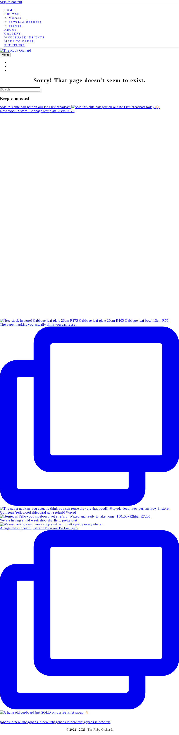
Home (9, 10)
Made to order (19, 41)
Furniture (14, 45)
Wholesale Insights (24, 37)
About (10, 29)
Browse (11, 14)
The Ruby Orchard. (100, 729)
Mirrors (15, 17)
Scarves (15, 25)
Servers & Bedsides (25, 21)
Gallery (12, 33)
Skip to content (11, 2)
